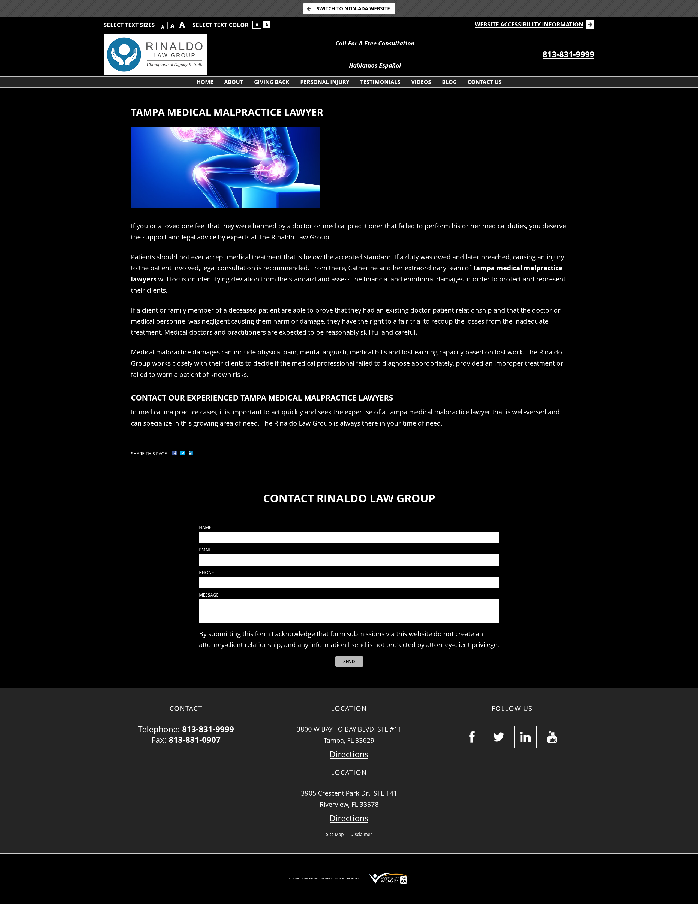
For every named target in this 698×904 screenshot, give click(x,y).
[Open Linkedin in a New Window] (525, 737)
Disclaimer (361, 834)
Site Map (335, 834)
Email (205, 550)
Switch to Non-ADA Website (353, 8)
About (233, 82)
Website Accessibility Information (529, 24)
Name (205, 527)
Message (209, 595)
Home (205, 82)
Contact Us (485, 82)
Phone (206, 572)
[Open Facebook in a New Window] (472, 737)
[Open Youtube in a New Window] (552, 737)
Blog (449, 82)
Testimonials (380, 82)
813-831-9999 (568, 54)
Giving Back (271, 82)
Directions (349, 754)
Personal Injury (324, 82)
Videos (421, 82)
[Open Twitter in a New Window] (499, 737)
